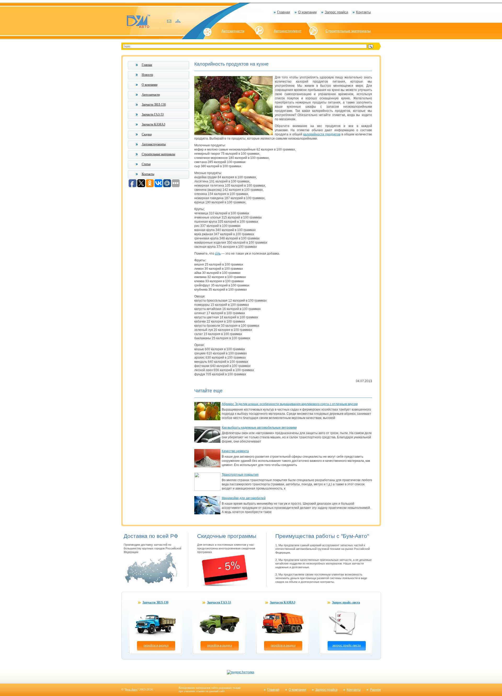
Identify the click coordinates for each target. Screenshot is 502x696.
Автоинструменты (154, 144)
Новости (147, 75)
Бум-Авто (131, 689)
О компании (307, 12)
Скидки (147, 134)
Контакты (363, 12)
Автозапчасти (232, 31)
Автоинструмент (287, 31)
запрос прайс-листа (346, 645)
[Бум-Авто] (138, 21)
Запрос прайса (336, 12)
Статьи (146, 164)
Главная (283, 12)
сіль (218, 253)
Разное (375, 690)
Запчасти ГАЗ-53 (153, 114)
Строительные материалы (348, 31)
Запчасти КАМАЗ (153, 124)
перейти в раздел (156, 645)
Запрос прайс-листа (346, 602)
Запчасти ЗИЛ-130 (154, 104)
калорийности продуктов (321, 134)
